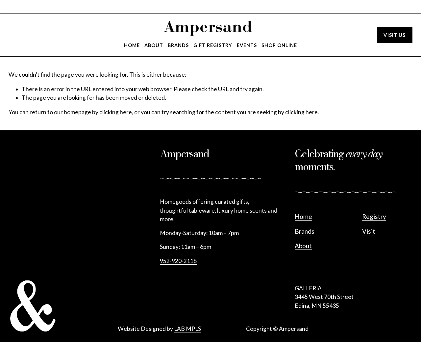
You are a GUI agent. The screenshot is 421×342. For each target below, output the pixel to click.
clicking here (115, 112)
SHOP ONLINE (279, 45)
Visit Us (395, 35)
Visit (368, 231)
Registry (374, 216)
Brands (178, 45)
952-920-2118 (178, 260)
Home (132, 45)
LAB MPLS (187, 328)
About (153, 45)
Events (247, 45)
